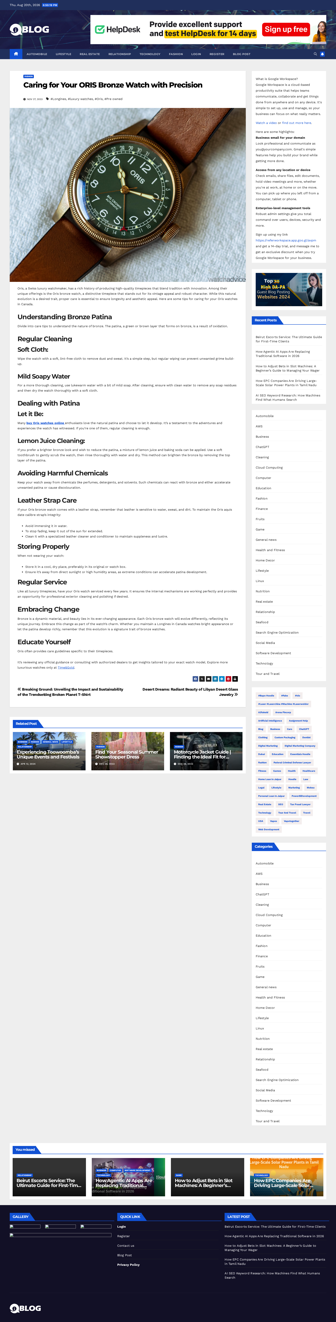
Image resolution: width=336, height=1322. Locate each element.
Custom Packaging (285, 737)
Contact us (125, 1245)
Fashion (176, 54)
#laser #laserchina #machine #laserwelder (283, 704)
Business (22, 742)
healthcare (309, 771)
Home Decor (265, 560)
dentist (306, 737)
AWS (259, 426)
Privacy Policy (128, 1265)
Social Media (265, 643)
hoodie (292, 779)
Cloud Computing (269, 467)
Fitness (262, 771)
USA (260, 821)
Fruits (260, 519)
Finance (262, 509)
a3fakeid (263, 712)
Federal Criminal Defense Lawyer (292, 762)
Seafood (262, 622)
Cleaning (262, 457)
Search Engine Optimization (277, 632)
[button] (315, 54)
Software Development (273, 653)
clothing (263, 737)
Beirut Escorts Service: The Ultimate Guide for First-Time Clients (48, 1185)
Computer (263, 478)
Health (292, 771)
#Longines (58, 99)
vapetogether (291, 821)
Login (196, 54)
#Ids (297, 695)
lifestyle (276, 787)
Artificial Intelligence (270, 720)
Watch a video (266, 123)
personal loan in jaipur (271, 796)
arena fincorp (283, 712)
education (277, 754)
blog (260, 729)
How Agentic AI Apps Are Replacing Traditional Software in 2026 (124, 1185)
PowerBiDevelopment (304, 796)
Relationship (119, 54)
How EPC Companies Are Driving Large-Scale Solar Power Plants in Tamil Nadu (285, 1185)
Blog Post (124, 1255)
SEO (280, 804)
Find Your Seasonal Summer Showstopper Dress (126, 754)
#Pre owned (113, 99)
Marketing (294, 787)
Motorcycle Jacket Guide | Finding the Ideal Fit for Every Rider (202, 756)
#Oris (99, 99)
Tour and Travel (268, 674)
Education (263, 488)
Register (217, 54)
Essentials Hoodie (300, 754)
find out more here (296, 123)
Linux (260, 581)
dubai (261, 754)
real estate (264, 804)
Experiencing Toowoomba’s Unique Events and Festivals (48, 754)
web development (268, 829)
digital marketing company (300, 745)
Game (260, 529)
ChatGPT (262, 447)
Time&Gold (66, 667)
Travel (306, 812)
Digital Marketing (268, 745)
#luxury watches (80, 99)
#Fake (284, 695)
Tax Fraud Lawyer (300, 804)
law (305, 779)
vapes (273, 821)
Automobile (37, 54)
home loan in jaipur (269, 779)
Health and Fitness (270, 550)
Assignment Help (298, 720)
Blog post (242, 54)
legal (261, 787)
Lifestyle (63, 54)
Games (277, 771)
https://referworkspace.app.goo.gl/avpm (286, 240)
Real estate (90, 54)
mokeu (310, 787)
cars (289, 729)
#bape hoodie (266, 695)
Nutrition (263, 591)
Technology (150, 54)
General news (50, 742)
